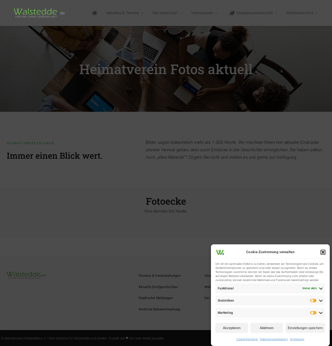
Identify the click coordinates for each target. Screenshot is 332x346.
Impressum (297, 339)
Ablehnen (267, 328)
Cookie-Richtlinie (247, 339)
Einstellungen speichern (305, 328)
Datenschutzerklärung (274, 339)
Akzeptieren (232, 328)
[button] (323, 252)
